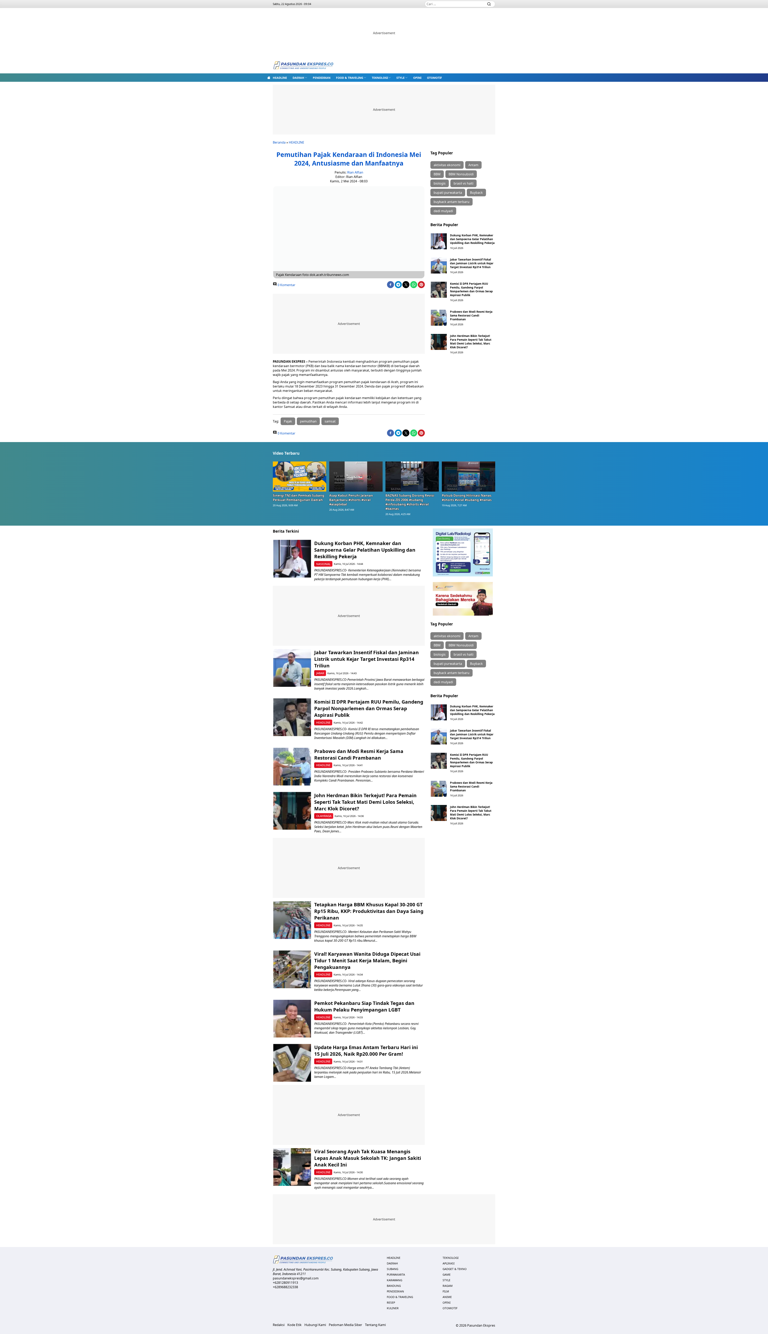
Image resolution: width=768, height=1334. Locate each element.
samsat (330, 421)
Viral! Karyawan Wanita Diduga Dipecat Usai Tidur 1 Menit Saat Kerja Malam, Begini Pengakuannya (367, 960)
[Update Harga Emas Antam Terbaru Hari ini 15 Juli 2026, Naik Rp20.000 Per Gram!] (292, 1063)
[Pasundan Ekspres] (303, 65)
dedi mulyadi (443, 211)
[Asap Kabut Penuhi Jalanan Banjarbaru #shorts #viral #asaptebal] (356, 476)
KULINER (393, 1308)
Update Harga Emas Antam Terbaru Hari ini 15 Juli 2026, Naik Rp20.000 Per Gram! (366, 1050)
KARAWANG (394, 1280)
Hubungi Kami (315, 1325)
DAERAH (298, 78)
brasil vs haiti (463, 183)
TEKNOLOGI (380, 78)
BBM (437, 174)
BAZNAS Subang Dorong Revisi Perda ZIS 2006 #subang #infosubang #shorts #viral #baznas (409, 502)
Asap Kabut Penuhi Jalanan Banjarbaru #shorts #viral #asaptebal (351, 499)
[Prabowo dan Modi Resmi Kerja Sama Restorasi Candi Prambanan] (439, 318)
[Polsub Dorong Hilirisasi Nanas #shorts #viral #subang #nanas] (468, 476)
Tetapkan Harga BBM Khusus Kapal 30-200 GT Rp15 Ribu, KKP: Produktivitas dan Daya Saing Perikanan (368, 911)
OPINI (417, 78)
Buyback (476, 192)
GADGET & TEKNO (455, 1269)
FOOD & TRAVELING (349, 78)
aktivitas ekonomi (447, 165)
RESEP (391, 1302)
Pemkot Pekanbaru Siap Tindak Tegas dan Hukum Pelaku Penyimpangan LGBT (364, 1006)
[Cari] (489, 4)
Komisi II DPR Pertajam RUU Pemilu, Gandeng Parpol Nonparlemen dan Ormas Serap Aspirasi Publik (471, 289)
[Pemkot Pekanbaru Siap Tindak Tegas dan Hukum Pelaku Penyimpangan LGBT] (292, 1018)
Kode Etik (294, 1325)
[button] (300, 77)
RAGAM (448, 1286)
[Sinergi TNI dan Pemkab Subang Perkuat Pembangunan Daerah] (299, 476)
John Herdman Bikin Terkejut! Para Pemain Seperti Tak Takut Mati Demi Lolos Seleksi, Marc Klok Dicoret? (470, 341)
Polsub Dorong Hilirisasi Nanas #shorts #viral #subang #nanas (467, 497)
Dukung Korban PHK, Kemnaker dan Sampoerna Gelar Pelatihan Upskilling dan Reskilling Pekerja (472, 239)
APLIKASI (449, 1263)
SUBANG (392, 1269)
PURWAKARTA (396, 1274)
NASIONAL (323, 564)
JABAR (320, 673)
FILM (446, 1291)
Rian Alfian (355, 172)
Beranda (279, 142)
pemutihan (308, 421)
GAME (447, 1274)
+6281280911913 (285, 1282)
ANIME (447, 1297)
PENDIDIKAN (321, 78)
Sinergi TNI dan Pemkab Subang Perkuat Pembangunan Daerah (298, 497)
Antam (473, 165)
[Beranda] (268, 77)
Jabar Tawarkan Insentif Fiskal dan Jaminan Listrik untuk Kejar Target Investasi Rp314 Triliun (471, 263)
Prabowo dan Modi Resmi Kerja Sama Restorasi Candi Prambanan (471, 315)
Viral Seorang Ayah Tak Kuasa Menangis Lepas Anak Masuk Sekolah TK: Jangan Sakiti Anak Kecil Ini (367, 1158)
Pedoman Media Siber (345, 1325)
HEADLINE (280, 78)
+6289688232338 (285, 1287)
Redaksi (279, 1325)
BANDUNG (394, 1286)
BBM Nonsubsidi (461, 174)
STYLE (400, 78)
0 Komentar (286, 285)
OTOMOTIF (434, 78)
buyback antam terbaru (451, 202)
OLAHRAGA (323, 816)
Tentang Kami (375, 1325)
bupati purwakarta (448, 192)
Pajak (288, 421)
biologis (440, 183)
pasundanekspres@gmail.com (296, 1278)
